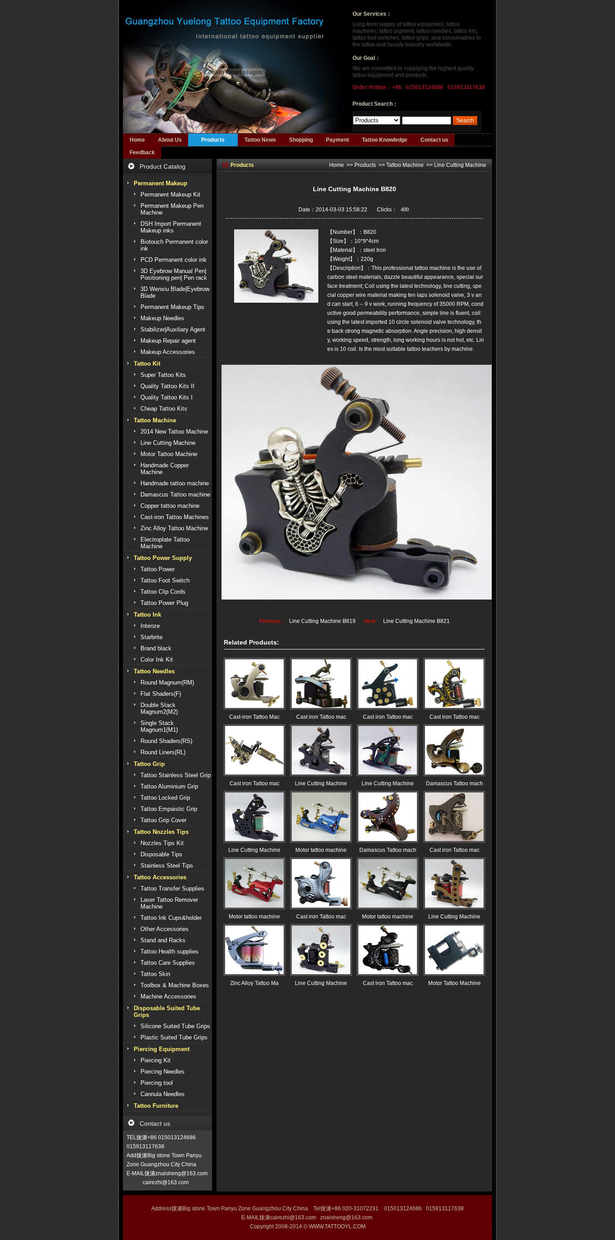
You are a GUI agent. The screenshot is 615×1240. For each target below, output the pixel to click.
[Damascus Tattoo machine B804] (454, 750)
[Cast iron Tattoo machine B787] (454, 816)
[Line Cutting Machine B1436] (321, 750)
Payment (337, 140)
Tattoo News (260, 140)
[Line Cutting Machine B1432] (454, 883)
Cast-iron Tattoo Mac (254, 717)
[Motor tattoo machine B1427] (321, 816)
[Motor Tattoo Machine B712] (454, 950)
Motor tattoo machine (321, 850)
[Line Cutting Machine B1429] (321, 950)
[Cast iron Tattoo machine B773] (454, 683)
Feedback (142, 152)
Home (137, 140)
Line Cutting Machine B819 (322, 621)
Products (213, 140)
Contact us (434, 140)
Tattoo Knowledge (384, 140)
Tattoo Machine (405, 165)
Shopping (301, 140)
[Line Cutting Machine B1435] (387, 750)
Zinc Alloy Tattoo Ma (254, 983)
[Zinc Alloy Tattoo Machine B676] (254, 950)
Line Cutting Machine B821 (416, 621)
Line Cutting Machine (460, 165)
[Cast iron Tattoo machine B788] (321, 683)
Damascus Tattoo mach (454, 783)
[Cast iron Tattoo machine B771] (321, 883)
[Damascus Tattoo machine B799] (387, 816)
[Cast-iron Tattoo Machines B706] (254, 683)
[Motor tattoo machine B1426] (254, 883)
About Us (170, 140)
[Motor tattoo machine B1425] (387, 883)
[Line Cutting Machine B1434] (254, 816)
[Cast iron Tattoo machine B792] (387, 950)
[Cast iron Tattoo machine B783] (254, 750)
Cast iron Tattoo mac (321, 717)
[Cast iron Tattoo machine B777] (387, 683)
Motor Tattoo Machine (454, 983)
